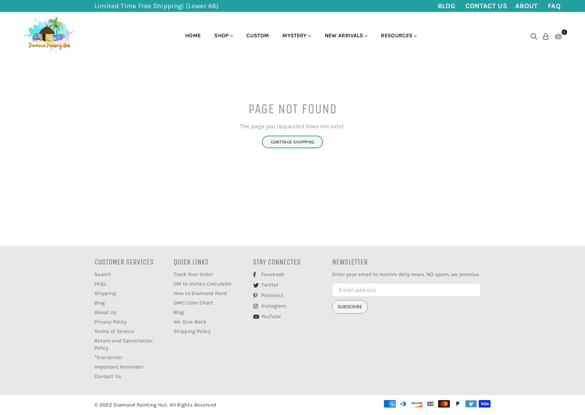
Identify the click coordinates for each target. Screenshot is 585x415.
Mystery (295, 35)
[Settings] (545, 36)
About (526, 6)
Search (102, 274)
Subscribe (350, 307)
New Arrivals (345, 35)
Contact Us (486, 6)
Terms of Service (114, 331)
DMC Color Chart (193, 303)
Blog (446, 6)
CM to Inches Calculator (203, 284)
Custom (257, 35)
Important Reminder (119, 367)
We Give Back (190, 322)
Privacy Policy (110, 322)
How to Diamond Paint (201, 293)
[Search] (534, 36)
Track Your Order (193, 274)
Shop (222, 35)
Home (193, 35)
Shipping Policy (192, 331)
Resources (397, 35)
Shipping (105, 293)
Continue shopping (293, 141)
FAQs (100, 284)
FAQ (554, 6)
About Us (105, 312)
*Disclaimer (108, 357)
